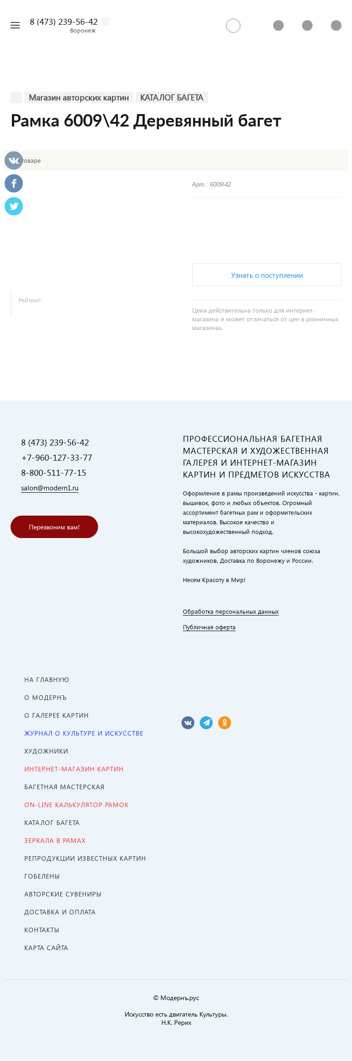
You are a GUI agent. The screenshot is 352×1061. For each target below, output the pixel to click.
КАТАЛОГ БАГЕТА (52, 822)
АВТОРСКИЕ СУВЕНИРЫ (63, 894)
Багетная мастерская (64, 786)
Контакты (42, 929)
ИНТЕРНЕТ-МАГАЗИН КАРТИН (74, 768)
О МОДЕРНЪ (45, 697)
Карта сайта (46, 947)
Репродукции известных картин (85, 858)
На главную (46, 679)
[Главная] (16, 97)
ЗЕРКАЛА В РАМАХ (55, 840)
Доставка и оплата (60, 911)
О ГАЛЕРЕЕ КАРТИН (56, 715)
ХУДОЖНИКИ (46, 751)
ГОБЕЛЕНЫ (42, 876)
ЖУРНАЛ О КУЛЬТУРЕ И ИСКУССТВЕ (83, 733)
